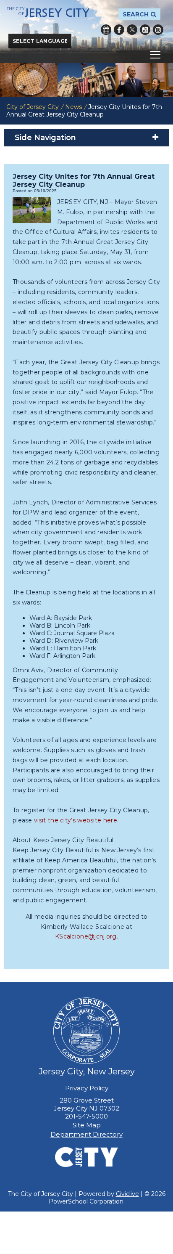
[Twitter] (132, 29)
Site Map (87, 1125)
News (73, 107)
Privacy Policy (86, 1088)
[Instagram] (158, 29)
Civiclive (127, 1194)
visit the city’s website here (75, 820)
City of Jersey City (32, 107)
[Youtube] (145, 29)
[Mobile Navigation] (86, 54)
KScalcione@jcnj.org (86, 936)
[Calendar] (106, 29)
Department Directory (86, 1134)
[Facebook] (119, 29)
